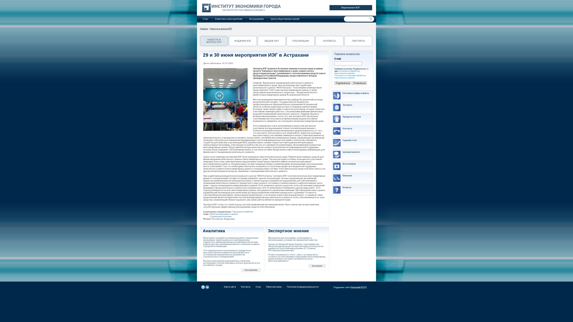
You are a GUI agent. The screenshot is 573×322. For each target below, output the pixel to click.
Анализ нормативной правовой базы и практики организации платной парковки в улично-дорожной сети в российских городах (231, 263)
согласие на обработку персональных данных (347, 72)
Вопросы (347, 187)
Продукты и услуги (352, 117)
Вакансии (347, 175)
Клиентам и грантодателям (228, 19)
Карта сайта (230, 287)
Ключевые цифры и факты (356, 93)
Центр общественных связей (285, 19)
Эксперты (347, 105)
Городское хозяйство (242, 211)
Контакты (329, 41)
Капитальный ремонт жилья (224, 214)
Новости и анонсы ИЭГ (221, 29)
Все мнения (317, 266)
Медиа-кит (272, 41)
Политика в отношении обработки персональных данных (350, 76)
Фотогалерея (349, 164)
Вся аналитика (251, 270)
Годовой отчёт (350, 140)
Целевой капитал (351, 152)
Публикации (300, 41)
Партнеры (358, 41)
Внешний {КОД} (359, 287)
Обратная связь (274, 287)
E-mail (337, 59)
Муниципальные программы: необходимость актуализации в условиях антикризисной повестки (292, 239)
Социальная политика (221, 216)
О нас (205, 19)
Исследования (256, 19)
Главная (204, 29)
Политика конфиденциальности (303, 287)
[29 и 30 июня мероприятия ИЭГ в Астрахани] (225, 99)
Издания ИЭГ (242, 41)
